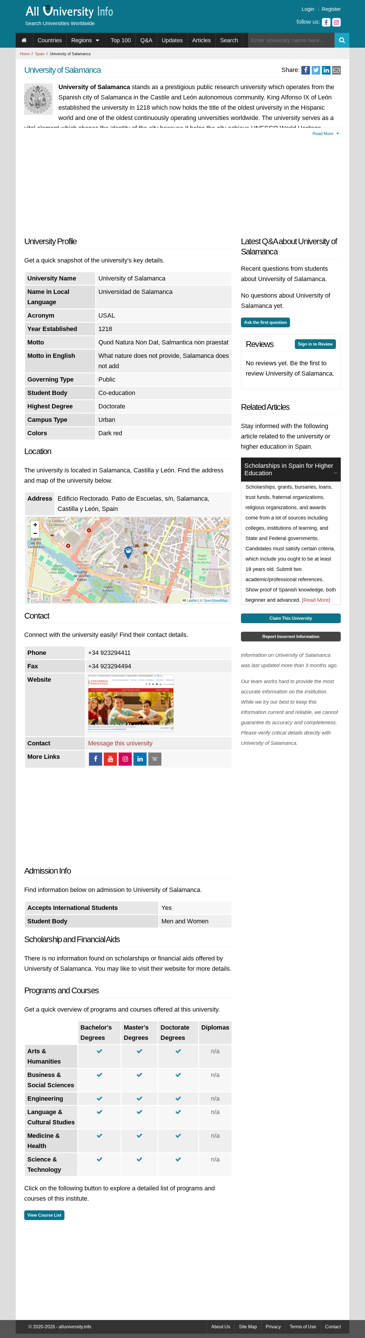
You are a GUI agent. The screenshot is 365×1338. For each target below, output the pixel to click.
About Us (220, 1326)
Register (331, 9)
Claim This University (290, 618)
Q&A (146, 40)
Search (229, 40)
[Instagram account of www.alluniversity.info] (336, 22)
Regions (82, 40)
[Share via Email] (336, 70)
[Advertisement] (128, 185)
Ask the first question (265, 322)
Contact (333, 1326)
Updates (172, 40)
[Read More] (316, 600)
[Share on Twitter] (316, 70)
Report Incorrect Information (290, 636)
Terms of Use (303, 1326)
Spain (39, 54)
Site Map (248, 1326)
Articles (201, 40)
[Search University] (341, 40)
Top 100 (121, 40)
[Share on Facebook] (305, 70)
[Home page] (24, 40)
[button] (128, 553)
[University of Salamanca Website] (131, 729)
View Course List (44, 1215)
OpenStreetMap (215, 600)
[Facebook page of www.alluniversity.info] (326, 22)
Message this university (120, 743)
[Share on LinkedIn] (326, 70)
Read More (323, 133)
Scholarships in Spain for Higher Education (288, 469)
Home (25, 54)
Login (308, 9)
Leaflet (191, 600)
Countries (50, 40)
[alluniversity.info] (68, 16)
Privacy (273, 1326)
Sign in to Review (315, 344)
